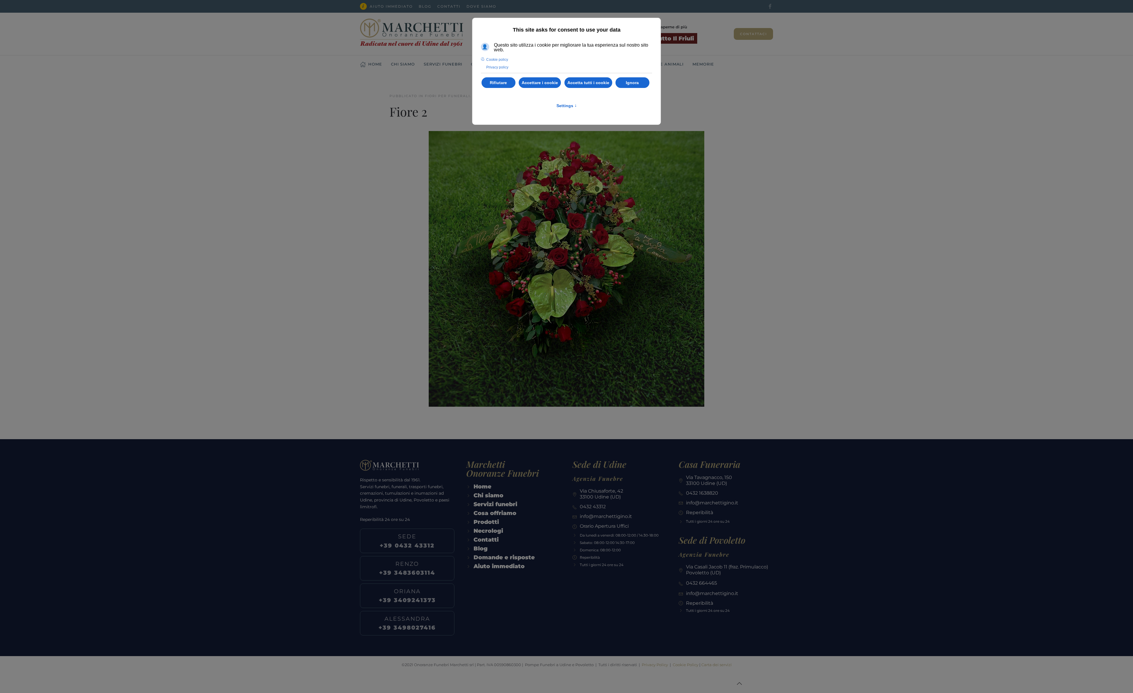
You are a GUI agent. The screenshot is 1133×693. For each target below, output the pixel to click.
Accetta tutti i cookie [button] (588, 82)
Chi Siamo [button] (403, 64)
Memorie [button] (703, 64)
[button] (739, 684)
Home (375, 64)
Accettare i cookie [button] (540, 82)
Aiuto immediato (391, 6)
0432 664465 (701, 583)
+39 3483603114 (407, 568)
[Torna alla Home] (411, 34)
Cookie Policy (685, 664)
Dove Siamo (481, 6)
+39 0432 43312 (407, 541)
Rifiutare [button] (498, 82)
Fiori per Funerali (447, 96)
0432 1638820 (702, 493)
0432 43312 (593, 506)
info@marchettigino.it (606, 516)
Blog (425, 6)
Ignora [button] (632, 82)
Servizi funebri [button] (443, 64)
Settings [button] (566, 105)
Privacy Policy (655, 664)
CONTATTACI (753, 34)
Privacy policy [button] (497, 67)
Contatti (449, 6)
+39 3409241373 (407, 596)
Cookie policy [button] (497, 60)
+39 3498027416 (407, 623)
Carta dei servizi (716, 664)
